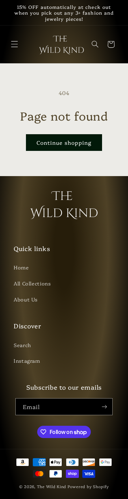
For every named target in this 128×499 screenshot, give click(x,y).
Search (22, 344)
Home (21, 267)
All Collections (32, 283)
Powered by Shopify (88, 486)
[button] (14, 44)
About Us (26, 299)
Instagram (27, 360)
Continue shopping (64, 142)
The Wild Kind (52, 486)
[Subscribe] (104, 406)
